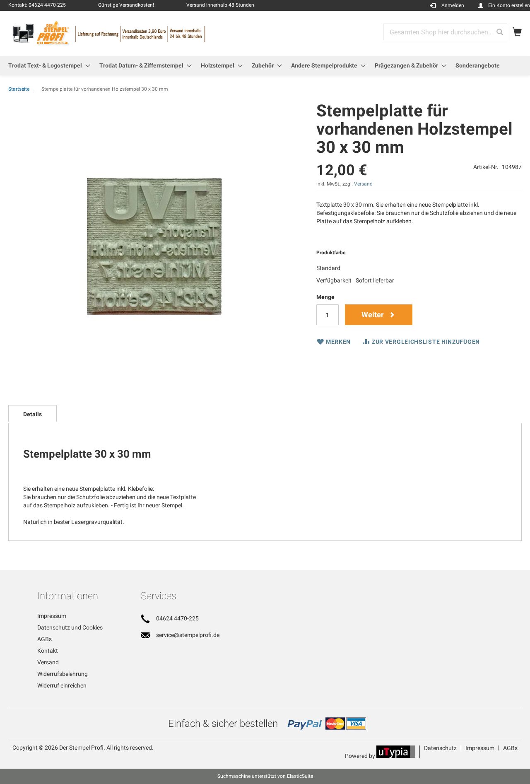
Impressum (51, 616)
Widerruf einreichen (62, 685)
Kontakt (47, 650)
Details (32, 414)
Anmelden (452, 5)
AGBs (44, 639)
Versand (363, 184)
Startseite (18, 89)
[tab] (32, 413)
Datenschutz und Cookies (70, 627)
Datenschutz (440, 748)
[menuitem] (46, 65)
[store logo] (136, 33)
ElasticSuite (300, 776)
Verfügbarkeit (334, 280)
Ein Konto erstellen (509, 5)
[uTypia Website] (395, 756)
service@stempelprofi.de (187, 635)
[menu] (265, 65)
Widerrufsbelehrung (62, 674)
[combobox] (445, 32)
